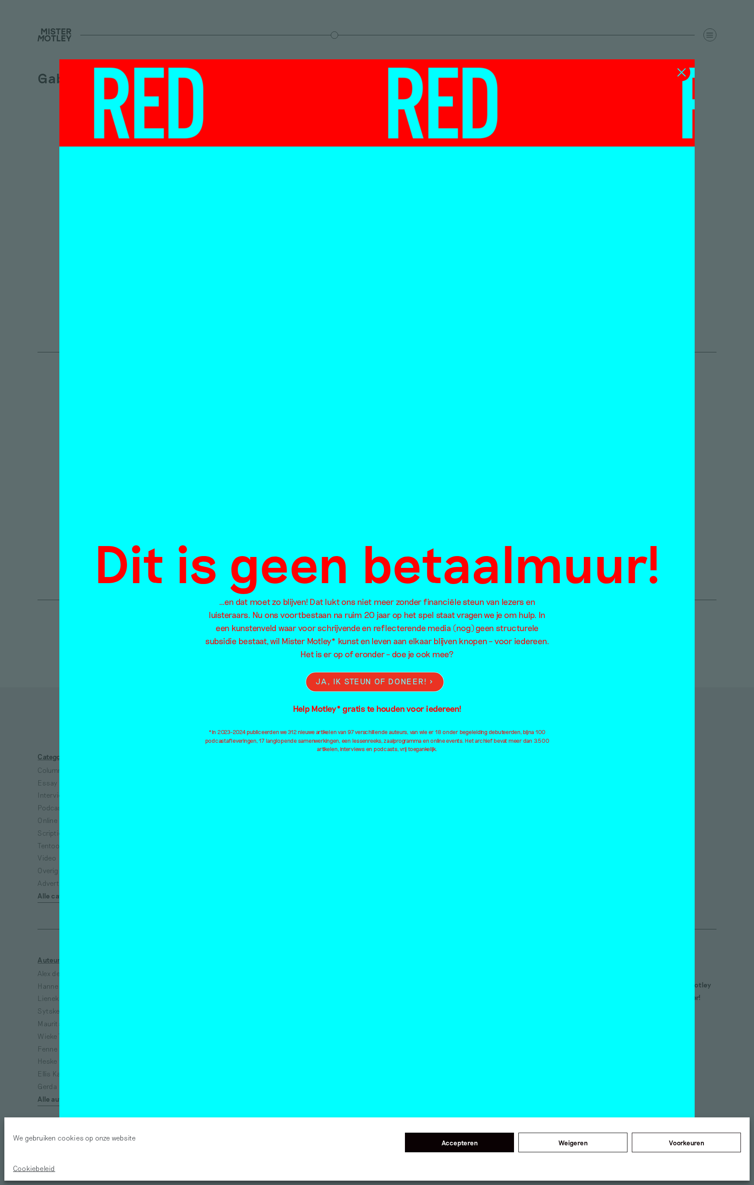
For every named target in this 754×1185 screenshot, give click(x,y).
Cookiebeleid (34, 1168)
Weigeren (573, 1143)
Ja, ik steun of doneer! (371, 681)
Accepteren (460, 1143)
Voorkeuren (686, 1143)
